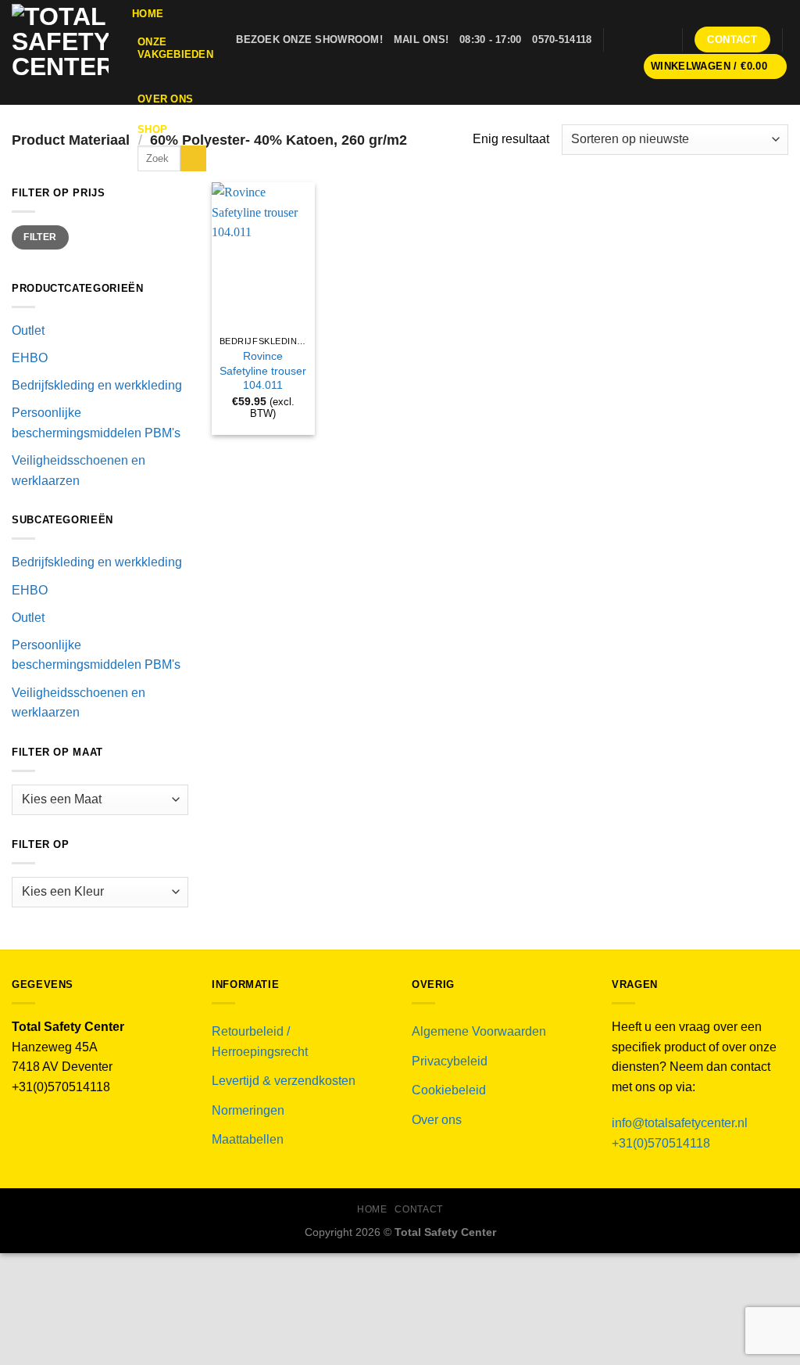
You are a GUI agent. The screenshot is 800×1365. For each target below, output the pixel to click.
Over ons (165, 99)
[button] (716, 67)
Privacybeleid (450, 1061)
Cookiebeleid (449, 1090)
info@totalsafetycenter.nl (681, 1123)
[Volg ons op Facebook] (619, 40)
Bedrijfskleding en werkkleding (97, 385)
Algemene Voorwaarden (479, 1031)
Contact (418, 1209)
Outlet (28, 330)
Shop (152, 129)
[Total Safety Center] (60, 52)
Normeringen (248, 1110)
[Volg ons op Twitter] (640, 40)
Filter (39, 237)
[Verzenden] (193, 158)
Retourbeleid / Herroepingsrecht (260, 1041)
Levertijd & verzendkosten (283, 1080)
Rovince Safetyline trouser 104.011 (263, 370)
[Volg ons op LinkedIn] (660, 40)
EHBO (30, 358)
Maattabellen (248, 1139)
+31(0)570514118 (661, 1143)
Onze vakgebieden (175, 48)
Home (147, 14)
